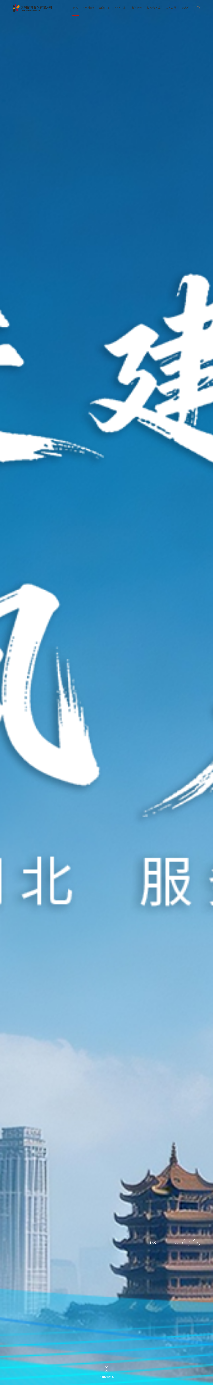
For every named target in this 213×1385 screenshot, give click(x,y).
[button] (196, 1242)
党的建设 (136, 7)
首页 (76, 7)
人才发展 (171, 7)
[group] (106, 692)
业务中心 (120, 7)
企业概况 (88, 7)
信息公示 (187, 7)
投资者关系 (154, 7)
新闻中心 (104, 7)
